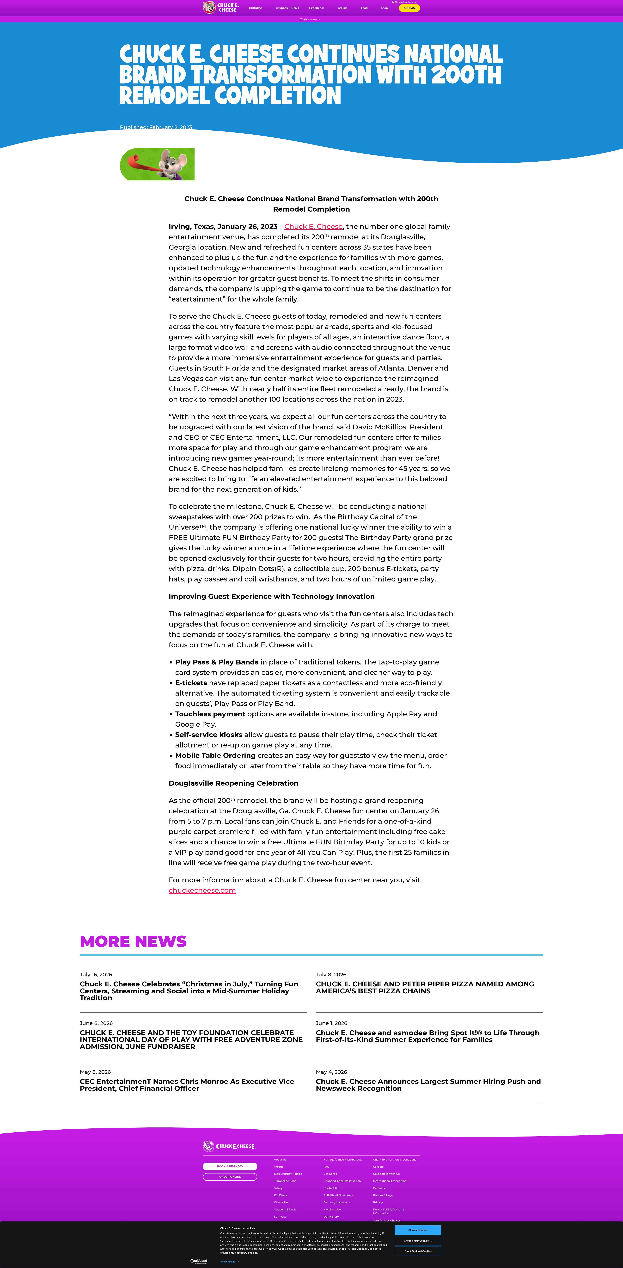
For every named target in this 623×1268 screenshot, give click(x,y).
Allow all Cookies (418, 1230)
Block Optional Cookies (418, 1251)
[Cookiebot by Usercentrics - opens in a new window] (199, 1261)
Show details (227, 1261)
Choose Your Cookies (416, 1240)
